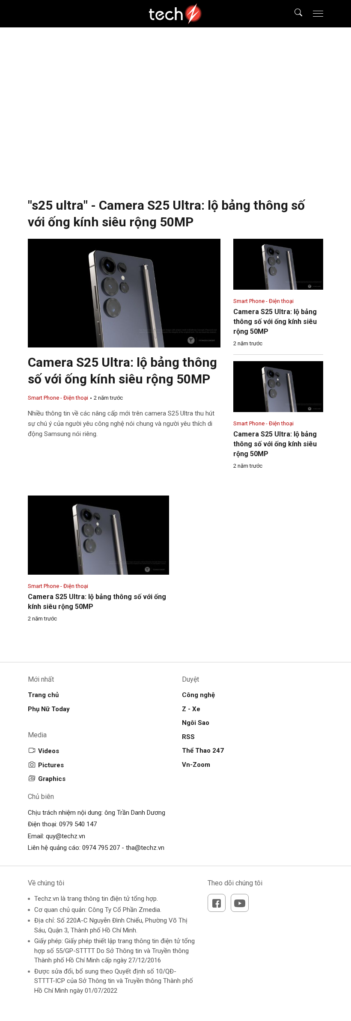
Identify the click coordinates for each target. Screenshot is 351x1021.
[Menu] (318, 13)
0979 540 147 (78, 824)
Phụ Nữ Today (49, 709)
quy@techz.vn (65, 836)
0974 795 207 (101, 848)
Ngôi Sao (195, 723)
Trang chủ (43, 695)
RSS (188, 737)
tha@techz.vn (145, 848)
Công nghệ (198, 695)
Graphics (51, 779)
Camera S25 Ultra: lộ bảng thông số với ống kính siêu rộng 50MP (275, 321)
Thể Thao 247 (203, 750)
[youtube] (240, 903)
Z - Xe (191, 709)
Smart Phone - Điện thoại (58, 398)
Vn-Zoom (196, 765)
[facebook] (217, 903)
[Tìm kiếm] (293, 13)
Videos (48, 751)
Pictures (51, 765)
